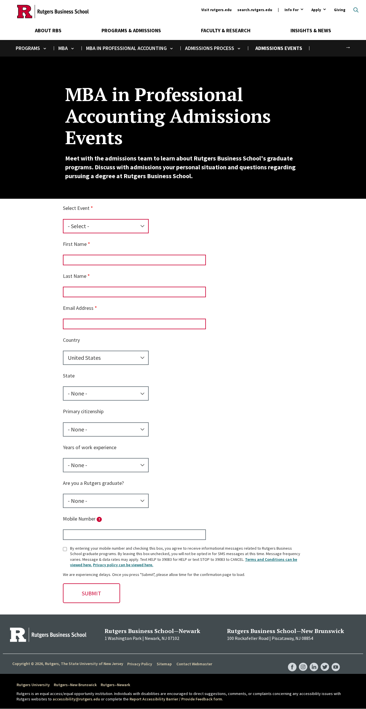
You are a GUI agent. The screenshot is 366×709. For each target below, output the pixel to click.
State (69, 375)
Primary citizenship (83, 411)
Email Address (78, 308)
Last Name (74, 276)
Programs (28, 48)
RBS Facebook (292, 661)
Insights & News (311, 30)
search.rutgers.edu (254, 9)
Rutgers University (33, 684)
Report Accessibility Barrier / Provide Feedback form (176, 699)
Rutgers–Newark (115, 684)
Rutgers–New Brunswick (75, 684)
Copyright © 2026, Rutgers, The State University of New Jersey (67, 663)
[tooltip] (99, 519)
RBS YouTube (335, 661)
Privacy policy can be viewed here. (123, 564)
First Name (75, 244)
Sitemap (164, 663)
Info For (292, 10)
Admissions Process (209, 48)
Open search (356, 10)
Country (71, 340)
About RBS (48, 30)
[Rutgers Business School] (53, 11)
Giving (339, 9)
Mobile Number (81, 518)
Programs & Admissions (131, 30)
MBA (63, 48)
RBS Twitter (325, 661)
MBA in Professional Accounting (126, 48)
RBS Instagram (303, 661)
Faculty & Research (225, 30)
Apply (316, 10)
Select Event (76, 208)
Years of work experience (89, 447)
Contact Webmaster (194, 663)
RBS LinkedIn (314, 661)
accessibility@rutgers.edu (76, 699)
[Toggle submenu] (44, 48)
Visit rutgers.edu (216, 9)
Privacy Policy (139, 663)
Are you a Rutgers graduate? (93, 483)
